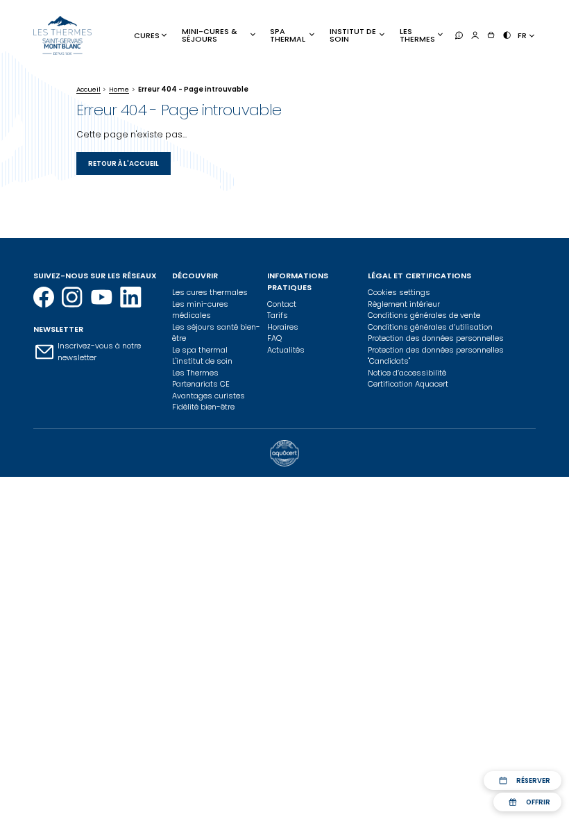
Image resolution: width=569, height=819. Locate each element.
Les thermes (417, 35)
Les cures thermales (210, 292)
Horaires (282, 326)
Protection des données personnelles (436, 338)
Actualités (286, 349)
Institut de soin (353, 35)
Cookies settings (399, 292)
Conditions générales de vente (424, 315)
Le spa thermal (200, 349)
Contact (281, 304)
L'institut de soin (202, 360)
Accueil (88, 89)
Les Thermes (195, 372)
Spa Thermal (287, 35)
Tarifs (277, 315)
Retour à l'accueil (123, 163)
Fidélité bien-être (203, 406)
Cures (147, 35)
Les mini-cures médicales (200, 309)
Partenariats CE (201, 383)
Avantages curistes (208, 395)
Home (119, 89)
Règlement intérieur (404, 304)
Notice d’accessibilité (407, 372)
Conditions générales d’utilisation (430, 326)
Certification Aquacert (408, 383)
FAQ (274, 338)
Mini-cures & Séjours (209, 35)
